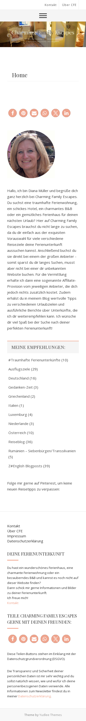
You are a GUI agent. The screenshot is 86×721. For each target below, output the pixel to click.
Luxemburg (17, 414)
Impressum (16, 536)
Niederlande (18, 423)
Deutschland (18, 378)
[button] (12, 113)
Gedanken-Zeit (20, 387)
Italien (13, 405)
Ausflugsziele (19, 369)
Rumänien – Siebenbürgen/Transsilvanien (42, 450)
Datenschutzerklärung (25, 541)
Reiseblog (16, 441)
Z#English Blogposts (25, 465)
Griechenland (19, 396)
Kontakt (51, 5)
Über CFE (69, 5)
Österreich (17, 432)
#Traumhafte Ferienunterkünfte (34, 360)
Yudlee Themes (50, 715)
